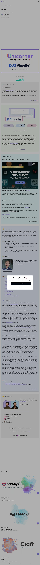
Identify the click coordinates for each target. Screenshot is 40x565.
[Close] (31, 277)
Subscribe (22, 283)
